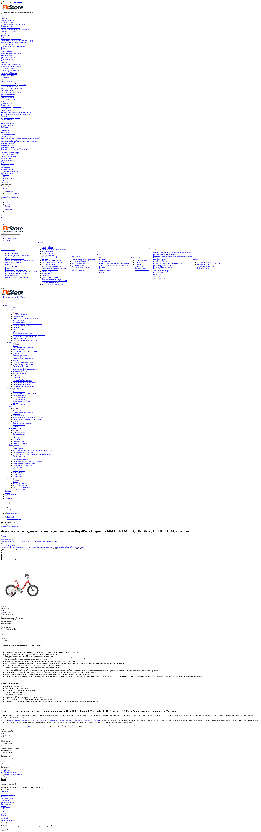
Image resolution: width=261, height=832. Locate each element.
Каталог (12, 309)
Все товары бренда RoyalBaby (11, 774)
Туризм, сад (17, 410)
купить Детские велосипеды (33, 726)
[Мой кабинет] (2, 299)
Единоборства (18, 449)
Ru (10, 507)
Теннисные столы (77, 547)
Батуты (68, 547)
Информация (5, 808)
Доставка (4, 813)
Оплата (3, 815)
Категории (4, 791)
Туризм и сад (5, 800)
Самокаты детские (42, 547)
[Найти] (2, 16)
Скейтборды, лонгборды (57, 547)
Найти (3, 830)
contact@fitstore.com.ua (10, 197)
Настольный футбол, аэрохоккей (12, 547)
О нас (3, 811)
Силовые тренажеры (20, 314)
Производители (6, 817)
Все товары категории (8, 772)
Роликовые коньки (30, 547)
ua (1, 217)
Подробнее (18, 2)
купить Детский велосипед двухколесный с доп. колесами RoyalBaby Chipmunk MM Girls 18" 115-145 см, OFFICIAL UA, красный (54, 720)
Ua (10, 509)
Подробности (5, 612)
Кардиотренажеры (19, 432)
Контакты (4, 819)
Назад (13, 307)
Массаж (15, 482)
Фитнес (15, 346)
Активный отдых (19, 392)
